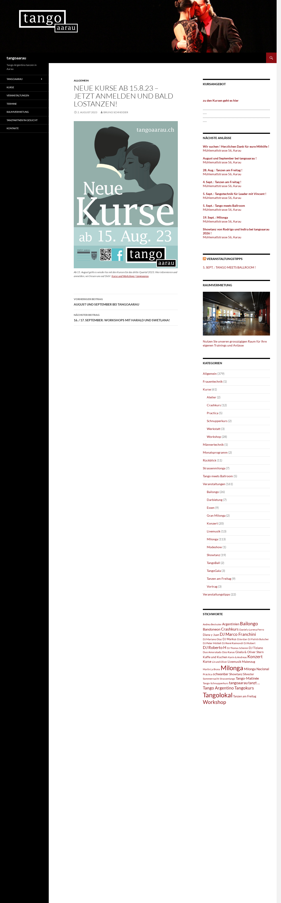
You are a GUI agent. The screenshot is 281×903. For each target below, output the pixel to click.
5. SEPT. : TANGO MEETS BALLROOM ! (229, 267)
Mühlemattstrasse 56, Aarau (222, 150)
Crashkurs (214, 405)
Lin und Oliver (219, 661)
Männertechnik (213, 444)
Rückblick (209, 460)
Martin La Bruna (211, 669)
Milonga (212, 539)
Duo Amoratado (212, 652)
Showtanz (213, 555)
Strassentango (227, 678)
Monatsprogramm (215, 452)
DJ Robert (249, 643)
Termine (12, 103)
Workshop (214, 436)
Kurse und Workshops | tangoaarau (130, 276)
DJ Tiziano (256, 648)
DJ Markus (229, 639)
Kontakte (13, 128)
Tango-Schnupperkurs (215, 683)
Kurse (207, 389)
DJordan (242, 639)
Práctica (207, 674)
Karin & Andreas (237, 657)
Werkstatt (213, 429)
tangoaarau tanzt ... (244, 682)
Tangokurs (244, 687)
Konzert (212, 523)
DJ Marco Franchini (238, 634)
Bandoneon (211, 629)
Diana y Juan (211, 634)
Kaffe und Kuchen (215, 657)
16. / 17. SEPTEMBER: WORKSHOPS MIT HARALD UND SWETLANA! (122, 317)
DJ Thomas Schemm (237, 648)
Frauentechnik (213, 381)
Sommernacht (211, 678)
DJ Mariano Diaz (212, 639)
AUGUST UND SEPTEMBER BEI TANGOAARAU (106, 301)
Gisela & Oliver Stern (249, 652)
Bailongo (213, 492)
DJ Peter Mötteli (212, 643)
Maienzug (248, 661)
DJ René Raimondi (232, 643)
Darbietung (214, 500)
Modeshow (214, 547)
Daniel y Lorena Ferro (251, 629)
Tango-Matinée (247, 678)
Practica (212, 413)
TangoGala (214, 571)
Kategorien (212, 363)
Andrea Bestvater (212, 624)
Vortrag (212, 586)
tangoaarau (16, 57)
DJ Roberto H (214, 647)
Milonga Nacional (256, 669)
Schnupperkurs (217, 421)
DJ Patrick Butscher (258, 639)
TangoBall (213, 563)
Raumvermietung (18, 111)
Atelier (211, 397)
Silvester (248, 674)
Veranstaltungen (214, 484)
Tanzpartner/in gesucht (22, 120)
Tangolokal (217, 695)
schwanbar (221, 674)
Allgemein (81, 80)
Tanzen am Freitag (219, 578)
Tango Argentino (218, 688)
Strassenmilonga (214, 468)
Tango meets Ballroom (218, 476)
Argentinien (230, 624)
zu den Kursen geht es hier (221, 100)
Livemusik (213, 531)
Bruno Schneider (115, 112)
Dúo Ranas (228, 652)
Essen (210, 507)
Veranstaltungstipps (225, 259)
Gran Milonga (216, 515)
